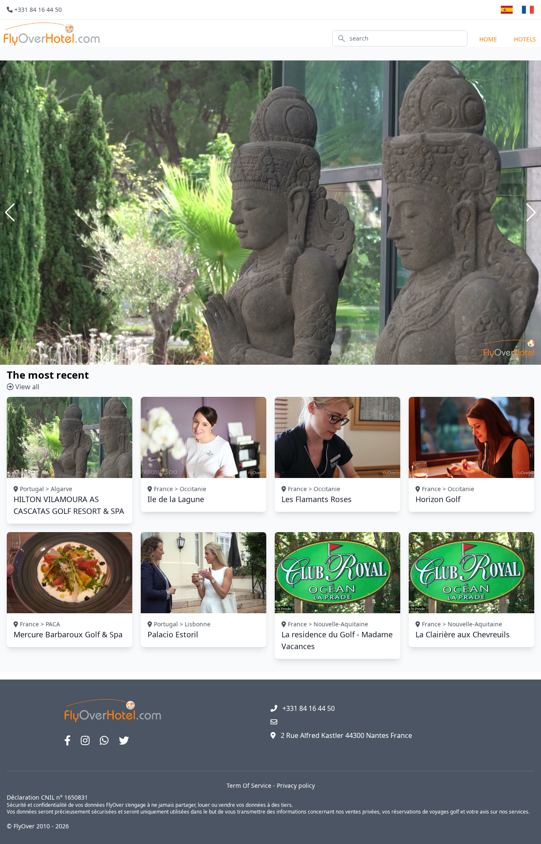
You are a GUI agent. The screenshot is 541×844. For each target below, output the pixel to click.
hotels (525, 39)
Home (488, 39)
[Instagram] (85, 740)
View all (26, 386)
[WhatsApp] (104, 740)
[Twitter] (123, 740)
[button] (10, 212)
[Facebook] (67, 740)
